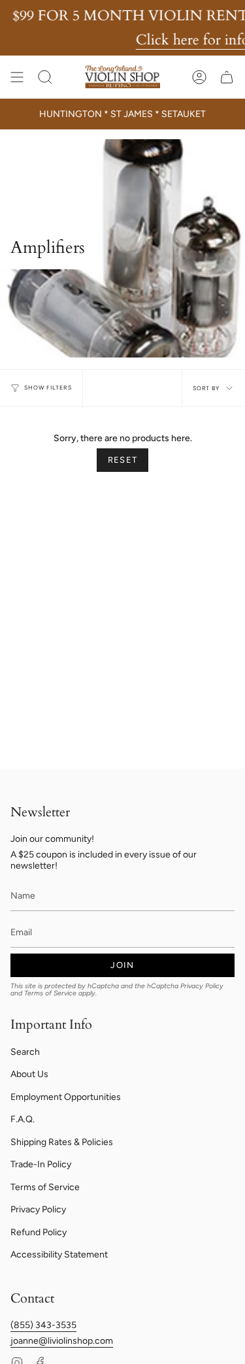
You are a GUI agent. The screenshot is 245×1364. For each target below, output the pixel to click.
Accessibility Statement (59, 1254)
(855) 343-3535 (43, 1325)
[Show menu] (17, 77)
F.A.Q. (22, 1119)
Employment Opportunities (65, 1097)
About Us (29, 1074)
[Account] (199, 77)
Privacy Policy (201, 986)
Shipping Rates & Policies (61, 1142)
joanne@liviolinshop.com (61, 1340)
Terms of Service (50, 993)
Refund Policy (38, 1232)
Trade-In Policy (40, 1164)
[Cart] (227, 77)
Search (25, 1051)
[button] (45, 77)
